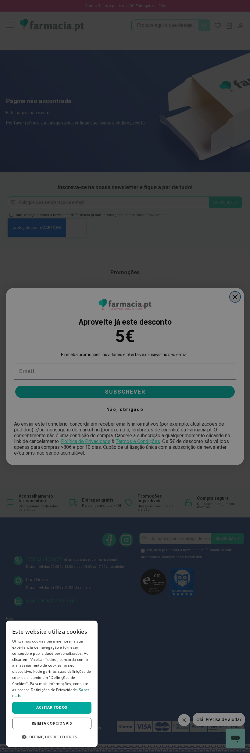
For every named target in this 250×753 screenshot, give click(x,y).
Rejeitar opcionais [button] (52, 723)
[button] (51, 737)
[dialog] (52, 684)
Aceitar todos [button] (51, 707)
